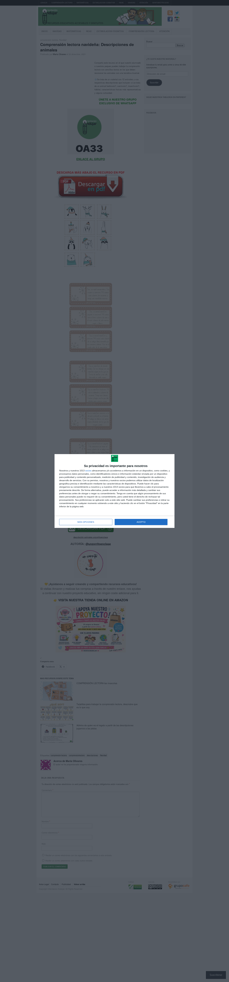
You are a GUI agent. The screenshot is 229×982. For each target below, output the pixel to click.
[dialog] (114, 491)
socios (88, 470)
